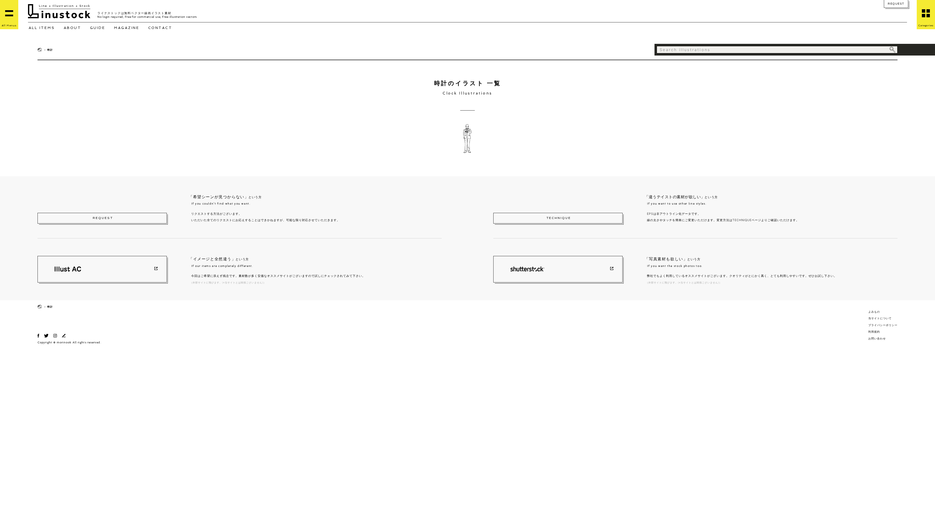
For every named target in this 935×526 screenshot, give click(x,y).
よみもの (874, 311)
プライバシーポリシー (883, 325)
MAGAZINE (126, 28)
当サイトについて (880, 318)
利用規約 (874, 331)
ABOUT (72, 28)
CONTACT (160, 28)
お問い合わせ (877, 338)
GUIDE (97, 28)
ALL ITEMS (42, 28)
